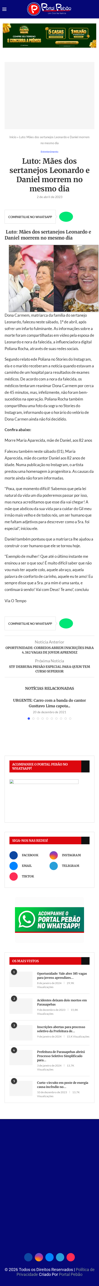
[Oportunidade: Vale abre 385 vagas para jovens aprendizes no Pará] (20, 979)
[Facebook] (28, 1256)
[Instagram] (39, 1256)
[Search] (94, 10)
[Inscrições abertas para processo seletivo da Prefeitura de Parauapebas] (20, 1032)
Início (12, 137)
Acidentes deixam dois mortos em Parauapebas (62, 1002)
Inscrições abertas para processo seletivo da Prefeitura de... (61, 1029)
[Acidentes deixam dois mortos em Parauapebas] (20, 1006)
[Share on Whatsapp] (66, 217)
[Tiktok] (70, 1256)
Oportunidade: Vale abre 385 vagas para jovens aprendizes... (62, 976)
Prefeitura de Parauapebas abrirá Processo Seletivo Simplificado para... (61, 1056)
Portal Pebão (70, 1274)
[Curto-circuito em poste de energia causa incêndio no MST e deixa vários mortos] (20, 1088)
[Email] (49, 1256)
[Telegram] (60, 1256)
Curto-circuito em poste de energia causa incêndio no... (62, 1085)
